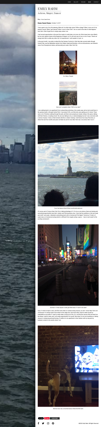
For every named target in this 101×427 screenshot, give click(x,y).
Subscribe (55, 418)
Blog (89, 2)
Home (69, 2)
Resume (83, 2)
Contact (96, 2)
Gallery (76, 2)
